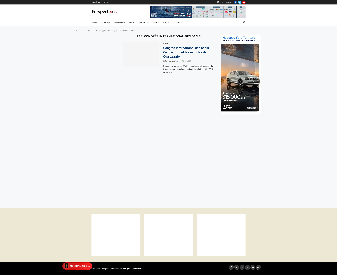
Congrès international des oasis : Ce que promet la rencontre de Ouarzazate (186, 52)
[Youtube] (244, 2)
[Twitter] (239, 2)
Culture (166, 22)
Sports (156, 22)
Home (78, 30)
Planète (178, 22)
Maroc (94, 22)
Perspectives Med (171, 61)
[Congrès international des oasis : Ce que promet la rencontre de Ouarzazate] (141, 54)
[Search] (244, 22)
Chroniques (143, 22)
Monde (132, 22)
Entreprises (119, 22)
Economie (105, 22)
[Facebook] (235, 2)
